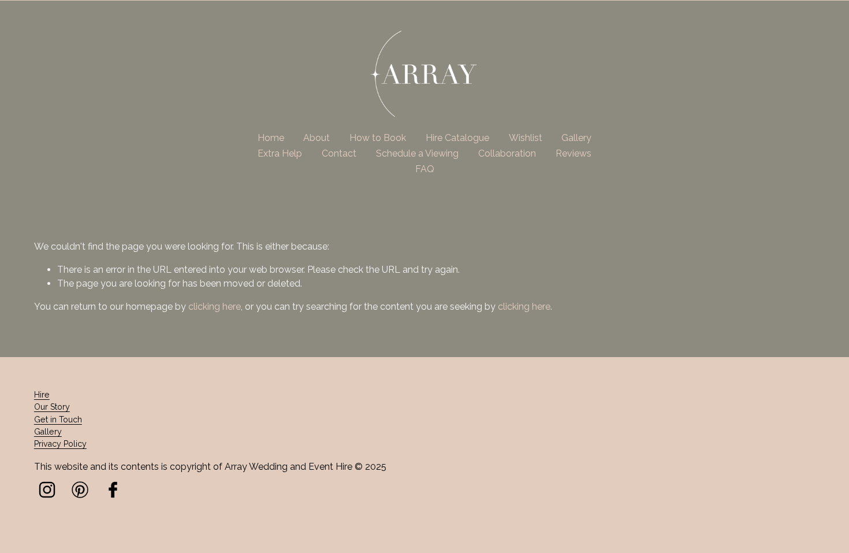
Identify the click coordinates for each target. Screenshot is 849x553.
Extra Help (280, 153)
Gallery (576, 137)
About (316, 137)
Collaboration (507, 153)
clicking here (214, 306)
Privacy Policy (60, 443)
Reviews (573, 153)
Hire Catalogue (457, 137)
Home (271, 137)
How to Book (377, 137)
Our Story (52, 406)
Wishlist (525, 137)
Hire (42, 394)
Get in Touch (58, 419)
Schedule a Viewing (417, 153)
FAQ (424, 169)
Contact (339, 153)
